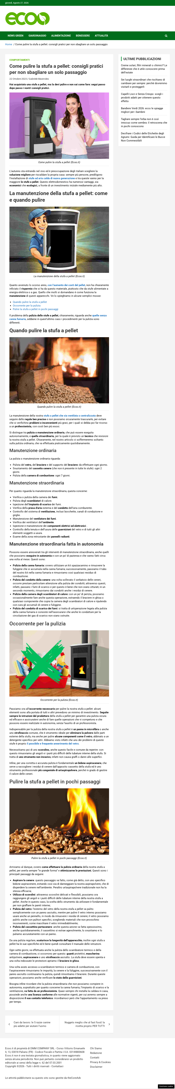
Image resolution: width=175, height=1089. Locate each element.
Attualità (101, 35)
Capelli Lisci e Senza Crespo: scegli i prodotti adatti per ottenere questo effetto (142, 97)
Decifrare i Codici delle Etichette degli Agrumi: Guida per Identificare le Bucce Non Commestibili (143, 137)
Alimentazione (61, 35)
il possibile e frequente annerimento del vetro (53, 743)
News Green (15, 35)
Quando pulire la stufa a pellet (30, 302)
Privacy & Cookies (100, 1062)
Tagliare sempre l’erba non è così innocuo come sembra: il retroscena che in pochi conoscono (144, 123)
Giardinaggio (37, 35)
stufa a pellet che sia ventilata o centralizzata (70, 415)
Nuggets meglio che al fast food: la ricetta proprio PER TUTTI (85, 1024)
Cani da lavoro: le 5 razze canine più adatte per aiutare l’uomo (32, 1024)
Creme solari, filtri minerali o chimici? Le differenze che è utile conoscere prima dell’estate (144, 69)
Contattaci (57, 1066)
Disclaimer (96, 1066)
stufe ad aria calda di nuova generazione (52, 178)
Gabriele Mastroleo (39, 78)
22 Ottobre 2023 (18, 78)
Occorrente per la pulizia (27, 305)
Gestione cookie (166, 1086)
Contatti (94, 1057)
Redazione (96, 1053)
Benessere (83, 35)
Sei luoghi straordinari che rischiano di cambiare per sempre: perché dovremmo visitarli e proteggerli (144, 83)
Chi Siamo (96, 1048)
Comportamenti (19, 60)
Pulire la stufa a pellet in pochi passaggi (35, 309)
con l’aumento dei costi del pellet (66, 285)
